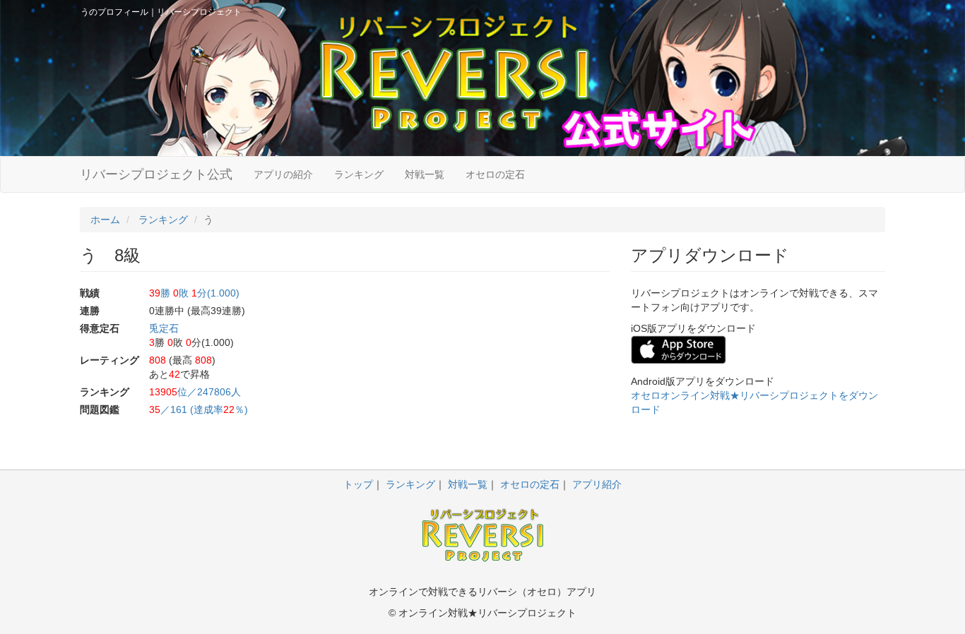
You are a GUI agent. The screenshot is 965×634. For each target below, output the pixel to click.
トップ (358, 484)
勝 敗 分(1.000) (194, 293)
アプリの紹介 (283, 174)
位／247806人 (195, 391)
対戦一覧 (424, 174)
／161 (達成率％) (198, 409)
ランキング (359, 174)
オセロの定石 (495, 174)
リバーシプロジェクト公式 (156, 174)
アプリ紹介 (597, 484)
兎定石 (164, 328)
